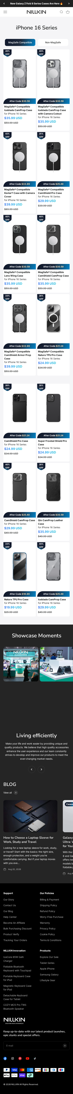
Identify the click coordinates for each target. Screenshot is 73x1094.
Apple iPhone (47, 968)
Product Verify (11, 934)
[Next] (69, 3)
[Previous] (4, 3)
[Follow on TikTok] (35, 1059)
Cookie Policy (47, 934)
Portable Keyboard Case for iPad (16, 978)
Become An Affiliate (14, 922)
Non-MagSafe (53, 42)
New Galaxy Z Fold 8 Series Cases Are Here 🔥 (36, 3)
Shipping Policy (48, 905)
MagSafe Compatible (20, 42)
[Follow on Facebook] (5, 1059)
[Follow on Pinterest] (20, 1059)
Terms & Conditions (50, 940)
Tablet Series (47, 962)
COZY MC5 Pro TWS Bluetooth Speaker (14, 1006)
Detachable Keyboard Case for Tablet (15, 997)
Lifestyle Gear (47, 980)
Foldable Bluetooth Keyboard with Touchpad (17, 968)
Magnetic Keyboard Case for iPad (17, 987)
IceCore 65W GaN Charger (13, 959)
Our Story (8, 899)
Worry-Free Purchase (51, 916)
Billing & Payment (49, 899)
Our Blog (8, 911)
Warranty (45, 922)
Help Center (10, 916)
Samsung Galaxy (49, 974)
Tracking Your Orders (15, 940)
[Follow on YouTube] (27, 1059)
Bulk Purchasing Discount (17, 928)
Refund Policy (47, 911)
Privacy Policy (48, 928)
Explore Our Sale (49, 957)
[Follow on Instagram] (12, 1059)
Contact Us (9, 905)
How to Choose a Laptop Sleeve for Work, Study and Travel (28, 840)
